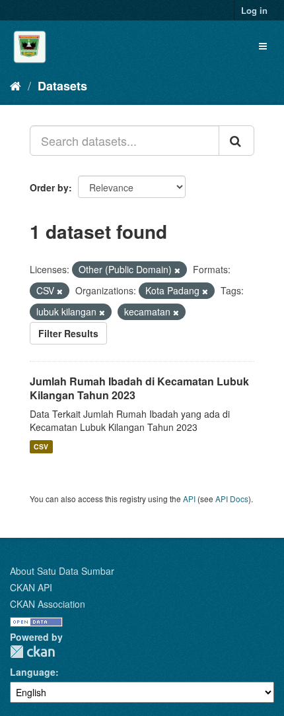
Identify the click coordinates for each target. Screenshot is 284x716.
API (189, 498)
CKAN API (31, 587)
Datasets (62, 85)
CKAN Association (47, 603)
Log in (254, 10)
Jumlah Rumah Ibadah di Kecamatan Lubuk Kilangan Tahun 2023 (139, 388)
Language (32, 671)
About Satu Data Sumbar (62, 570)
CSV (41, 446)
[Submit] (236, 140)
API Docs (231, 498)
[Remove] (177, 270)
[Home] (15, 85)
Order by (49, 187)
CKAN (32, 652)
